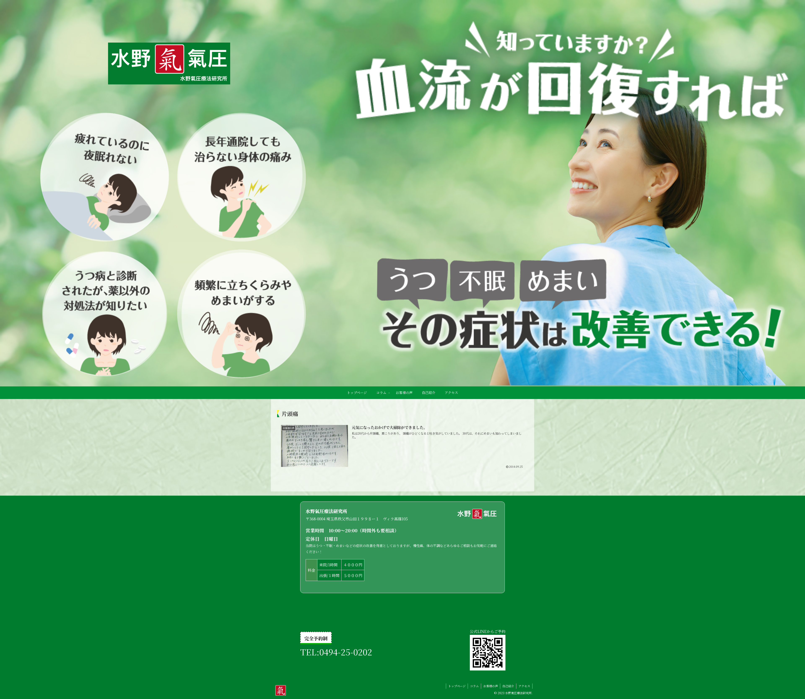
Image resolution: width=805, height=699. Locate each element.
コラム (474, 686)
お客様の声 (490, 686)
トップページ (457, 686)
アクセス (524, 686)
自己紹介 (508, 686)
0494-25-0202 (345, 652)
